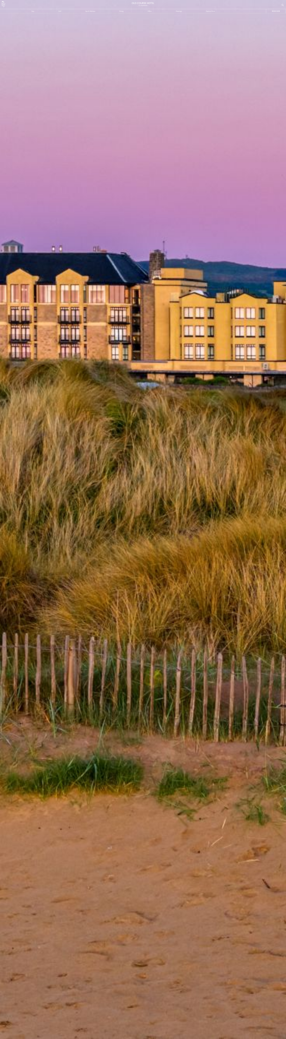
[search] (283, 5)
